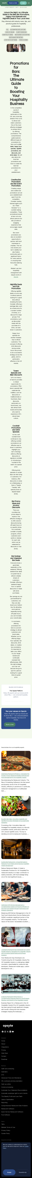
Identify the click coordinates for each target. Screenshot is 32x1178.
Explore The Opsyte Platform (14, 701)
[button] (29, 3)
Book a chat (9, 724)
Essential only (23, 1172)
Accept (9, 1172)
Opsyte (16, 277)
